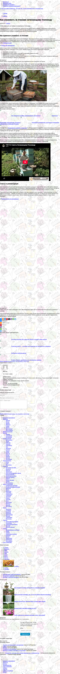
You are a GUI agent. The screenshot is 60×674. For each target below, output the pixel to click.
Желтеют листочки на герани (11, 577)
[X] (9, 319)
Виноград (8, 509)
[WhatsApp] (13, 319)
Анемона (8, 488)
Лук (7, 447)
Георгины (8, 492)
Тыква (7, 455)
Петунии (8, 499)
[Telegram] (15, 319)
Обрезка (8, 535)
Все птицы (9, 465)
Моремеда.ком (7, 43)
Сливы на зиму (10, 480)
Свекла (8, 453)
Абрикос (8, 424)
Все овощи (9, 459)
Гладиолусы (9, 494)
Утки (7, 463)
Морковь (8, 448)
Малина (8, 516)
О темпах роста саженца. (9, 649)
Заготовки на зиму (11, 467)
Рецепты (5, 466)
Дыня (7, 441)
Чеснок (8, 458)
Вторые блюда (10, 474)
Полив (7, 537)
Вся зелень (9, 437)
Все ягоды (8, 519)
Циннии (8, 505)
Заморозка (9, 471)
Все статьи (6, 2)
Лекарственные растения (13, 487)
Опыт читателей (7, 542)
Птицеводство (7, 460)
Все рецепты (9, 483)
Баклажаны (9, 440)
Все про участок (10, 527)
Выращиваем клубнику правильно (17, 128)
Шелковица (9, 429)
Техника (8, 525)
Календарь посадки (11, 534)
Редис (7, 452)
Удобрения (9, 539)
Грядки (8, 532)
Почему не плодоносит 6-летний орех (13, 645)
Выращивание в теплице (12, 530)
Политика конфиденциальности (11, 6)
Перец (7, 451)
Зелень (5, 433)
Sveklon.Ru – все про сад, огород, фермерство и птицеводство (22, 653)
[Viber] (11, 319)
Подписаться (25, 634)
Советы (8, 23)
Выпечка (8, 469)
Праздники (9, 538)
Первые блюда (10, 477)
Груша (7, 422)
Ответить (5, 387)
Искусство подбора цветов (18, 353)
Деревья (5, 419)
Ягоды (4, 507)
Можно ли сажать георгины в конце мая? (14, 650)
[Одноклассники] (3, 319)
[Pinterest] (7, 319)
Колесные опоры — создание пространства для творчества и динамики (31, 346)
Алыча (7, 427)
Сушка (7, 481)
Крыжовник (9, 514)
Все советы (9, 541)
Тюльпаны (9, 502)
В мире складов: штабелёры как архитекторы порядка (26, 360)
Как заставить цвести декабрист (12, 574)
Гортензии (8, 495)
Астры (7, 489)
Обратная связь (7, 3)
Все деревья (9, 430)
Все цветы (9, 506)
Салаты (8, 478)
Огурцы (8, 449)
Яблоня (8, 420)
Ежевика (8, 512)
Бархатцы (8, 491)
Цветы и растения (8, 484)
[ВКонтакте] (1, 319)
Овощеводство (7, 438)
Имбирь (8, 434)
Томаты (8, 456)
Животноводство (7, 431)
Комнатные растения (11, 485)
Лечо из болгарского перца (13, 473)
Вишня (8, 423)
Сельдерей (9, 435)
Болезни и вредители (9, 417)
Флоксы (8, 503)
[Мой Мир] (5, 319)
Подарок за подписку (9, 4)
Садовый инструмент (12, 524)
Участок (5, 520)
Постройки (9, 523)
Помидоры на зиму (11, 476)
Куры (7, 462)
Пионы (8, 498)
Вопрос (5, 647)
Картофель (9, 445)
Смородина (9, 517)
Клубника (8, 513)
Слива (7, 426)
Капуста (8, 444)
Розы (7, 501)
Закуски (8, 470)
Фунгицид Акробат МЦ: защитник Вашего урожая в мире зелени (29, 339)
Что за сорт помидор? (9, 575)
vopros (5, 646)
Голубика (8, 510)
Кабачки (8, 442)
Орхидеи (8, 496)
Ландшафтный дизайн (12, 521)
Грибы (7, 531)
